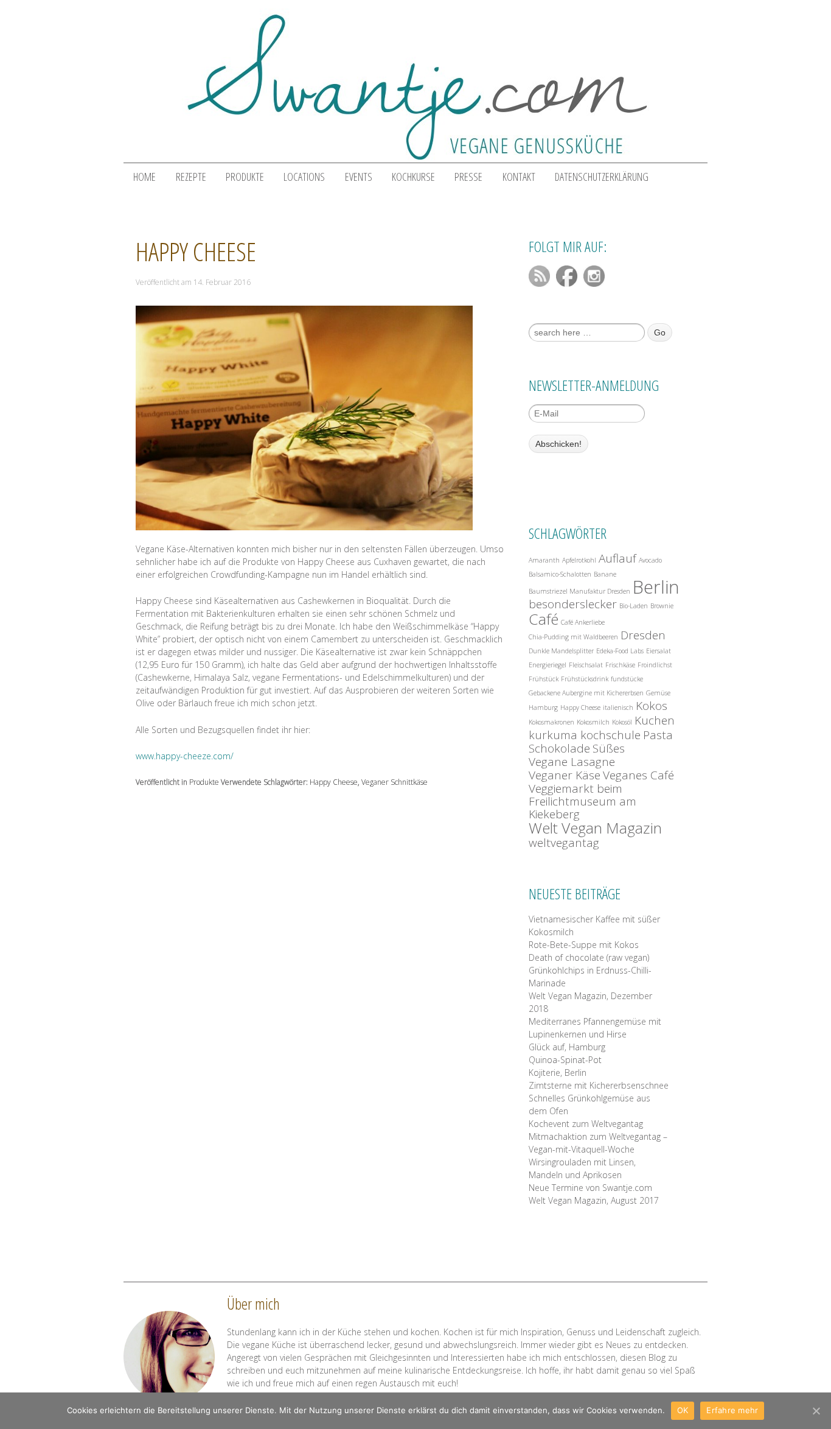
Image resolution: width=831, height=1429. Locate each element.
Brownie (661, 606)
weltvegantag (564, 843)
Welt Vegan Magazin (595, 827)
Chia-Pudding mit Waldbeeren (573, 637)
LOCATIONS (304, 176)
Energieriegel (547, 665)
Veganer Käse (564, 775)
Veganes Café (638, 775)
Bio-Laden (633, 606)
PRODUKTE (245, 176)
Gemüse (658, 693)
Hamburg (543, 707)
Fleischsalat (586, 665)
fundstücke (627, 679)
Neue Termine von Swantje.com (590, 1187)
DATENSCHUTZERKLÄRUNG (601, 176)
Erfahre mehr (732, 1410)
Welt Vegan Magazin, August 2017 (594, 1200)
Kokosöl (622, 722)
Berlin (656, 587)
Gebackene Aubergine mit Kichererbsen (586, 693)
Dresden (643, 635)
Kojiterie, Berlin (557, 1072)
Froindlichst (655, 665)
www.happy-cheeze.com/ (185, 756)
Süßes (609, 748)
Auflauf (617, 558)
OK (683, 1410)
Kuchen (655, 720)
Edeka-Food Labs (620, 651)
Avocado (650, 560)
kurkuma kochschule (585, 735)
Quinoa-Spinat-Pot (565, 1060)
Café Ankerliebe (583, 622)
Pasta (658, 735)
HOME (144, 176)
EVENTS (358, 176)
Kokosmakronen (551, 722)
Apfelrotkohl (579, 560)
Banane (605, 574)
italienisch (618, 707)
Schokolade (559, 748)
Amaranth (544, 560)
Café (543, 619)
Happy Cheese (196, 251)
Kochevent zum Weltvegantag (586, 1123)
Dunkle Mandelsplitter (561, 651)
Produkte (204, 782)
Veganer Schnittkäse (394, 782)
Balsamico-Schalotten (560, 574)
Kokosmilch (593, 722)
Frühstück (543, 679)
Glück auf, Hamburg (567, 1047)
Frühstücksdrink (584, 679)
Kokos (651, 706)
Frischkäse (620, 665)
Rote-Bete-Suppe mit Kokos (584, 944)
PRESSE (468, 176)
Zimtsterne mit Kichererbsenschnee (599, 1085)
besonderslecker (573, 604)
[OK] (816, 1411)
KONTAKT (518, 176)
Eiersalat (658, 651)
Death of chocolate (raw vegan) (589, 957)
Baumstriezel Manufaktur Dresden (579, 591)
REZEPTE (191, 176)
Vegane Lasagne (572, 762)
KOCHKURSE (413, 176)
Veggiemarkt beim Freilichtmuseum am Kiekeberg (582, 801)
